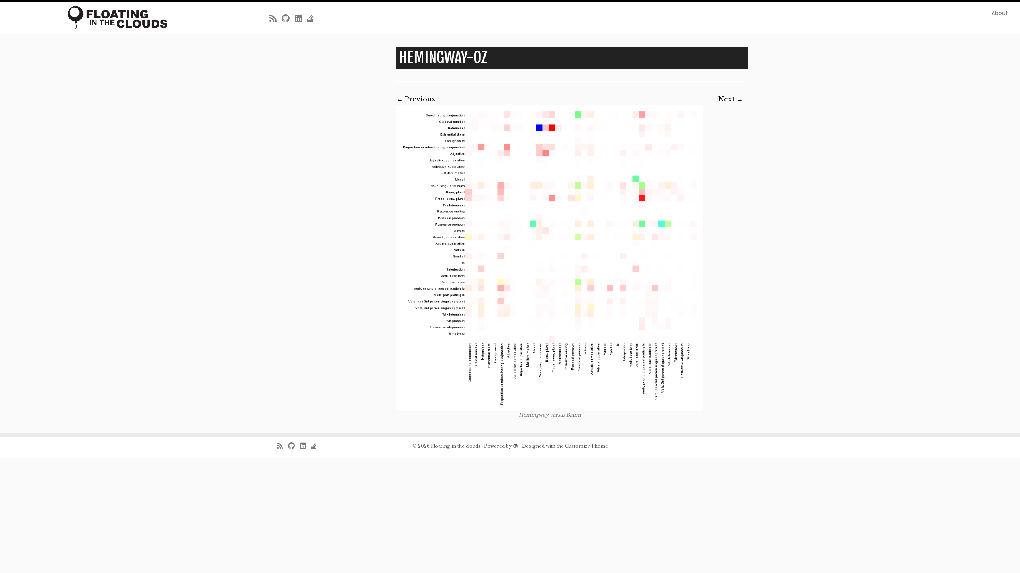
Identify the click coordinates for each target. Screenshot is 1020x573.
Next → (730, 99)
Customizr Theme (586, 446)
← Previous (415, 99)
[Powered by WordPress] (515, 444)
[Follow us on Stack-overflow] (313, 19)
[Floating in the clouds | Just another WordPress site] (117, 17)
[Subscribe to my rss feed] (275, 19)
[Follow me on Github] (288, 19)
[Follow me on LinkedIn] (301, 19)
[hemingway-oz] (549, 258)
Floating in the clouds (456, 446)
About (999, 13)
